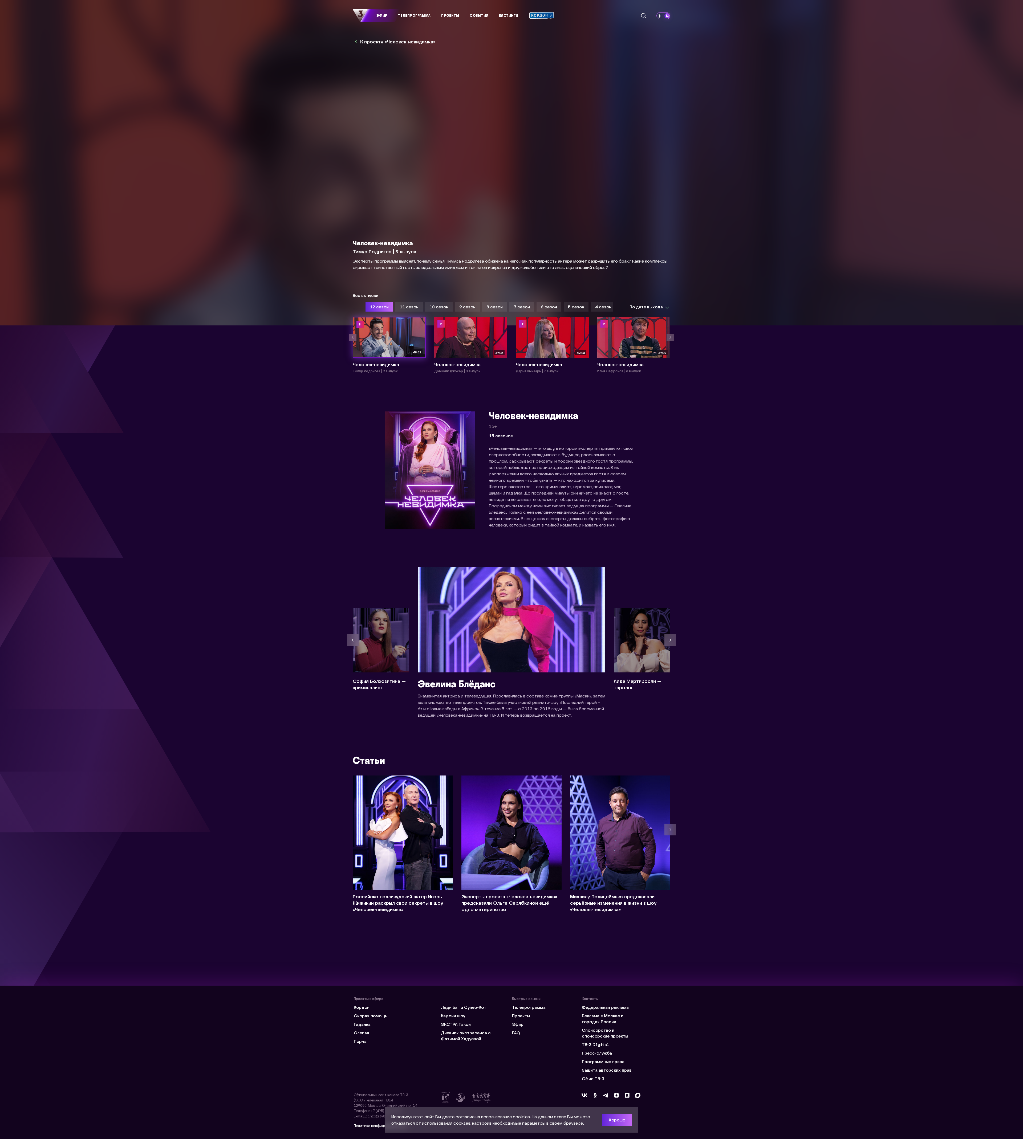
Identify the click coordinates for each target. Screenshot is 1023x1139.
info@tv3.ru (379, 1116)
